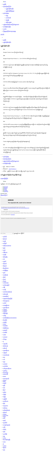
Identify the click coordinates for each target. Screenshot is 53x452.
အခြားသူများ (9, 22)
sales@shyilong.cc (12, 168)
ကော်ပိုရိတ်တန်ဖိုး (7, 26)
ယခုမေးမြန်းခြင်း (4, 178)
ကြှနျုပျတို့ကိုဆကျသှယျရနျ (9, 31)
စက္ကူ (7, 15)
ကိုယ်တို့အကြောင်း (7, 6)
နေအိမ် (4, 4)
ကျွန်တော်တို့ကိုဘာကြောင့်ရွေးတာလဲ (11, 24)
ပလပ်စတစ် (8, 17)
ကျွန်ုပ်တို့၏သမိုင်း (10, 8)
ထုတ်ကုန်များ (6, 13)
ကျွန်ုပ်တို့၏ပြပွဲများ (10, 11)
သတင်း (4, 29)
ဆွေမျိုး (7, 20)
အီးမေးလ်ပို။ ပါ (4, 195)
